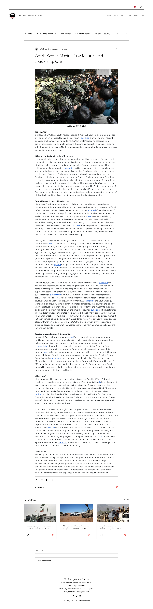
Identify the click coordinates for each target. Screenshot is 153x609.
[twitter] (76, 596)
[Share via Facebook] (36, 480)
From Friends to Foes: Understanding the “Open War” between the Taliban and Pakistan (112, 527)
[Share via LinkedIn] (47, 480)
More (117, 34)
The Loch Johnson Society (29, 15)
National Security (102, 34)
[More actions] (116, 49)
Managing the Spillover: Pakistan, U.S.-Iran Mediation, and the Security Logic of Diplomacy (40, 527)
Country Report (82, 34)
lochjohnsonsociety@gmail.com (76, 592)
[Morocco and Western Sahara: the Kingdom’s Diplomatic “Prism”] (76, 513)
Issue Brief (66, 34)
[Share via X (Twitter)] (42, 480)
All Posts (28, 34)
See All (126, 499)
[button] (126, 34)
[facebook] (73, 596)
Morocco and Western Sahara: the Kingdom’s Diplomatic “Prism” (76, 527)
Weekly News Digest (46, 34)
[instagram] (80, 596)
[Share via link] (53, 480)
